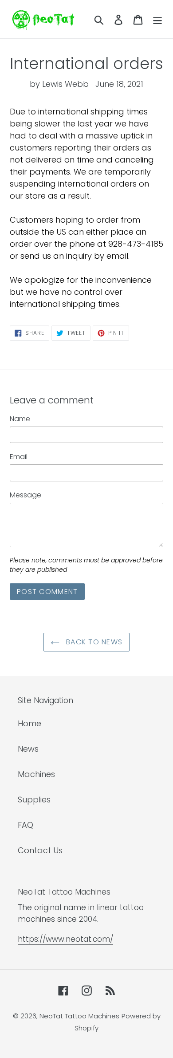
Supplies (34, 799)
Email (19, 457)
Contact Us (40, 850)
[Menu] (157, 19)
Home (29, 723)
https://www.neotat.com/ (65, 939)
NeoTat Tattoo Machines (79, 1016)
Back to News (93, 642)
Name (20, 419)
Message (25, 495)
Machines (36, 774)
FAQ (25, 824)
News (28, 748)
